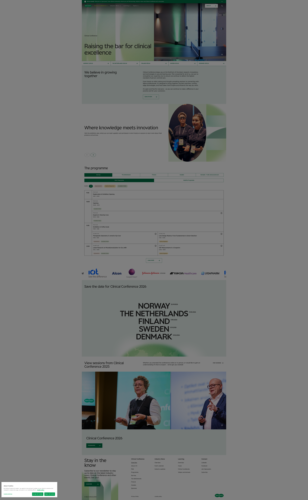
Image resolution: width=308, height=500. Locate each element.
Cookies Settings (8, 494)
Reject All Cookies (49, 494)
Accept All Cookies (37, 494)
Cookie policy (40, 490)
